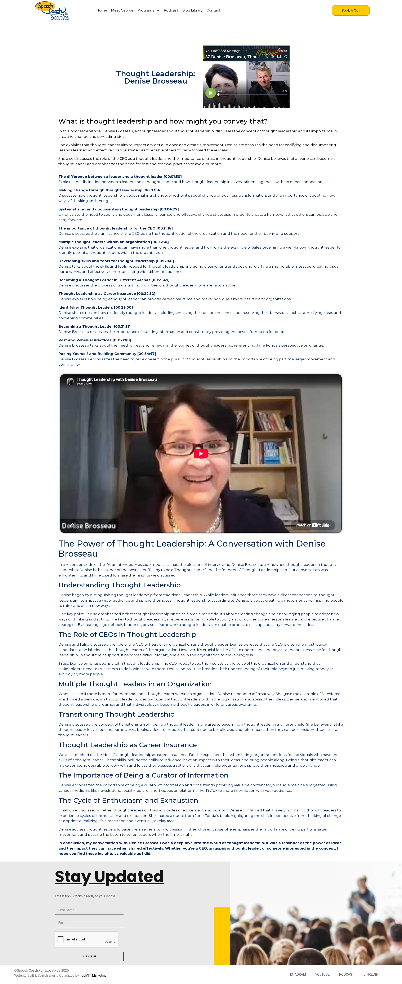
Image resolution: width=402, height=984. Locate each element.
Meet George (122, 10)
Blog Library (192, 10)
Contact (213, 10)
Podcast (171, 10)
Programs (145, 10)
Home (101, 10)
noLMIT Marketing (93, 976)
